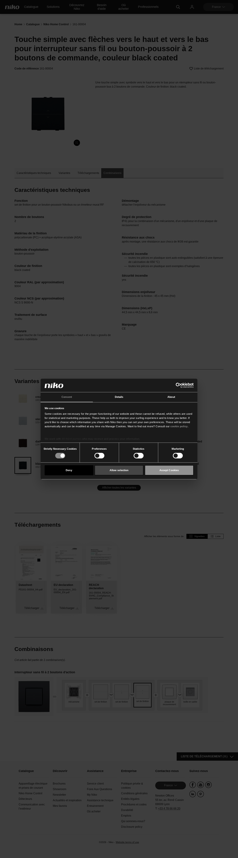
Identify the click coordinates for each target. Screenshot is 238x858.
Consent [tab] (67, 396)
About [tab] (171, 396)
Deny (69, 470)
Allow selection (119, 470)
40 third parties (71, 438)
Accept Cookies (169, 470)
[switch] (99, 455)
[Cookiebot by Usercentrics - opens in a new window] (178, 385)
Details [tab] (119, 396)
